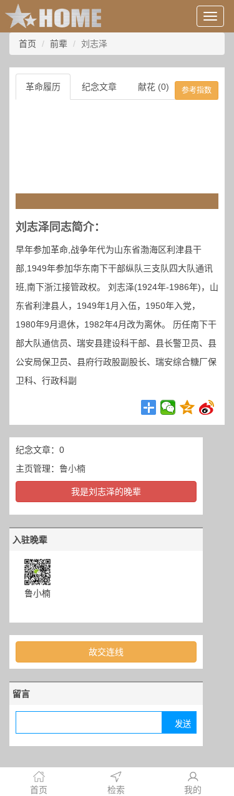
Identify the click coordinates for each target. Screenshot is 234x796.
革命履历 (43, 87)
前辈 (58, 44)
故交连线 (106, 652)
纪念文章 (99, 87)
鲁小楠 (72, 468)
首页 (27, 44)
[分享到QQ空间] (187, 407)
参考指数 (197, 90)
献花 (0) (153, 87)
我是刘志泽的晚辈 (106, 492)
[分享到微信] (168, 407)
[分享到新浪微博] (207, 407)
